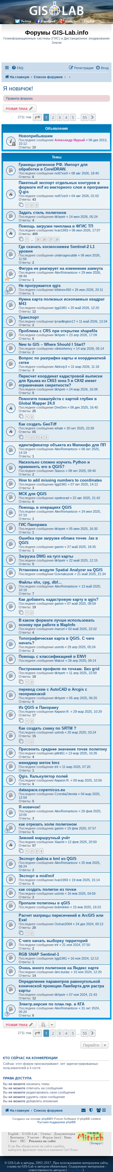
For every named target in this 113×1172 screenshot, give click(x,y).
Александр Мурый (70, 140)
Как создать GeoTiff (37, 424)
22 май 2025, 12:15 (83, 560)
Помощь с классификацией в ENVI (52, 656)
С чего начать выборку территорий (53, 940)
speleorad (62, 498)
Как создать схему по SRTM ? (47, 728)
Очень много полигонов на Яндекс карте (59, 968)
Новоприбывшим (36, 136)
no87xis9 (61, 173)
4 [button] (66, 117)
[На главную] (56, 8)
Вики (67, 1137)
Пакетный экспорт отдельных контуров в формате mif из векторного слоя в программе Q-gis (63, 187)
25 (37, 239)
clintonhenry (63, 348)
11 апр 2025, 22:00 (83, 673)
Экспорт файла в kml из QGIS (48, 858)
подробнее (75, 1170)
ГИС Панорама (33, 524)
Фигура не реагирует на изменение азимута (61, 268)
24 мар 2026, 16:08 (83, 389)
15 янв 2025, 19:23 (87, 907)
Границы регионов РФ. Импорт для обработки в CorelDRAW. (53, 166)
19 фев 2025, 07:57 (81, 828)
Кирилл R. (62, 711)
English (89, 21)
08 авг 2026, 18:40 (85, 173)
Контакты (17, 1137)
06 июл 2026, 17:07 (86, 230)
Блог (13, 1141)
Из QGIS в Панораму (38, 707)
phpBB (46, 1118)
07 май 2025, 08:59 (81, 603)
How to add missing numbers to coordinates (60, 480)
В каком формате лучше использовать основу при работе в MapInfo (57, 622)
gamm (59, 547)
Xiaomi (59, 842)
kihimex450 (63, 289)
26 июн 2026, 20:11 (89, 289)
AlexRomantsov (66, 272)
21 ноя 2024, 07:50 (76, 945)
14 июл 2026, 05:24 (83, 216)
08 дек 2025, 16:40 (84, 407)
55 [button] (85, 117)
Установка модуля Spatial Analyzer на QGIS (61, 570)
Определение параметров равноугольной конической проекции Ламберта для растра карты (61, 986)
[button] (37, 117)
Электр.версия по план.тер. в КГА (51, 1004)
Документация (64, 1133)
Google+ (71, 21)
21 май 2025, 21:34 (91, 574)
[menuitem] (17, 68)
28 (56, 239)
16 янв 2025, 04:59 (81, 893)
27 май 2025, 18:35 (81, 547)
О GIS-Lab (29, 1133)
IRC (23, 1141)
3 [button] (59, 117)
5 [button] (73, 117)
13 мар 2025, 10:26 (82, 753)
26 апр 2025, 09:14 (82, 660)
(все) (57, 1137)
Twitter (26, 21)
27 (50, 239)
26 (44, 239)
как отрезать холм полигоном (48, 824)
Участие (33, 1137)
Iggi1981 (61, 308)
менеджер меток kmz (39, 762)
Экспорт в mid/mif (36, 876)
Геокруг (96, 1143)
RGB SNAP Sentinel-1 (39, 954)
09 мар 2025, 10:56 (87, 780)
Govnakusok (64, 574)
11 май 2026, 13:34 (93, 321)
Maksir (59, 660)
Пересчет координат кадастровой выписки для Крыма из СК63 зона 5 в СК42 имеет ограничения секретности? (60, 380)
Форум (47, 1137)
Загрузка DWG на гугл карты (46, 556)
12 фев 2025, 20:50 (82, 842)
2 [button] (53, 117)
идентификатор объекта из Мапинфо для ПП (62, 445)
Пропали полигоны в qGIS (44, 903)
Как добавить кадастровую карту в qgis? (59, 599)
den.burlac (62, 972)
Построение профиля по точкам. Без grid (59, 669)
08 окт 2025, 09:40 (82, 471)
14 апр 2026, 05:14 (90, 348)
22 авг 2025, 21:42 (86, 498)
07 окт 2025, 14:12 (84, 484)
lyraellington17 (65, 321)
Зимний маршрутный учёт (44, 838)
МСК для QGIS (33, 494)
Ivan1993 (61, 230)
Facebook (48, 21)
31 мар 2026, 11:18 (85, 366)
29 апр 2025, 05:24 (81, 647)
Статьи (46, 1133)
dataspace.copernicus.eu (42, 790)
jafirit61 (60, 753)
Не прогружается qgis (40, 285)
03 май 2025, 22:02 (82, 629)
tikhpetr (60, 216)
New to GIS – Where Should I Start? (52, 344)
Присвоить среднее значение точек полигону (63, 749)
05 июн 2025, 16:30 (83, 528)
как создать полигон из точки (47, 889)
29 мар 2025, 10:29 (87, 711)
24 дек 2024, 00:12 (89, 924)
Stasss (60, 471)
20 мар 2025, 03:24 (81, 732)
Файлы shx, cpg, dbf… (40, 582)
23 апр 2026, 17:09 (83, 335)
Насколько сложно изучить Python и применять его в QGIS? (54, 464)
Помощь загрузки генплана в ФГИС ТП (56, 226)
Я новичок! (18, 88)
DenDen (61, 407)
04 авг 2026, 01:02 (85, 196)
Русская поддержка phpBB (56, 1122)
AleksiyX (61, 366)
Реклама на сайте (42, 1141)
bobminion (62, 907)
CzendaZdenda (66, 794)
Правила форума (19, 98)
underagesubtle (66, 255)
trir (56, 767)
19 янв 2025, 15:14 (86, 880)
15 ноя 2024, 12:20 (88, 972)
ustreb (59, 647)
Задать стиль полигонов (42, 212)
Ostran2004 (63, 924)
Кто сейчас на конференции (30, 1058)
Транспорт (29, 317)
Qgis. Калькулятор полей (43, 776)
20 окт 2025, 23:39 (80, 428)
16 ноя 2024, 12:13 (85, 958)
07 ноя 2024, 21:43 (83, 994)
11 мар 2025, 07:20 (76, 767)
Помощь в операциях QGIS (45, 507)
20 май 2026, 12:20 (85, 308)
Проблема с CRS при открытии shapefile (58, 331)
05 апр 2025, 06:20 (83, 698)
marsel (59, 629)
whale (59, 428)
